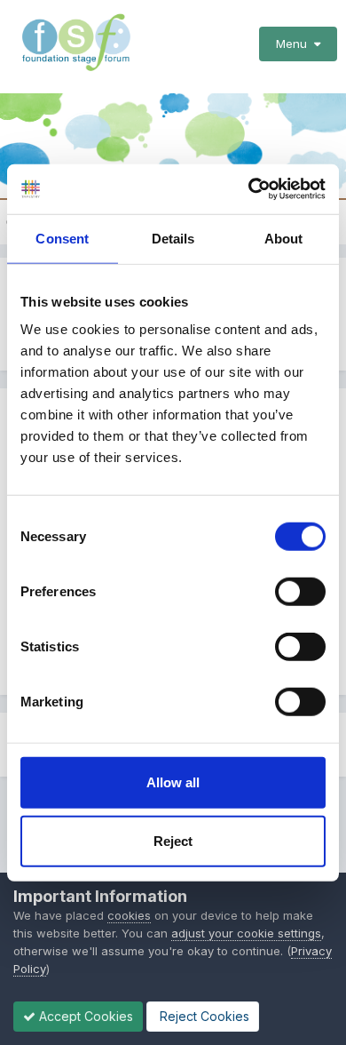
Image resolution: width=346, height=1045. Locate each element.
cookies (129, 915)
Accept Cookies (84, 1016)
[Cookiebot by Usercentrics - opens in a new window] (249, 189)
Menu (295, 43)
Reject (173, 840)
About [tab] (283, 237)
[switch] (300, 592)
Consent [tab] (62, 237)
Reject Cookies (202, 1016)
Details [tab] (173, 237)
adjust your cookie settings (246, 933)
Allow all (173, 782)
